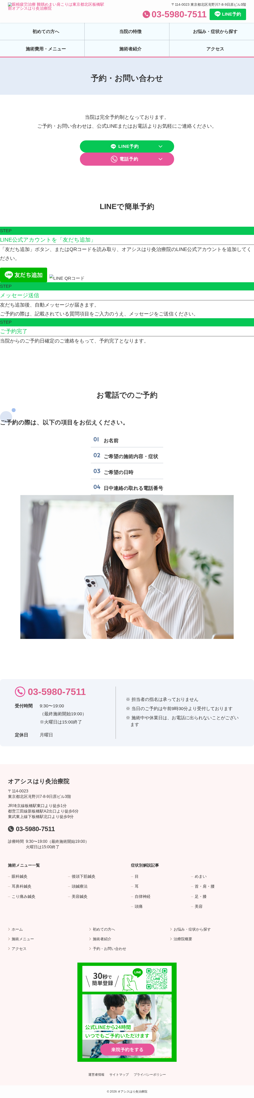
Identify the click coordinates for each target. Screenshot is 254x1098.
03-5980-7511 (179, 14)
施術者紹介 (102, 939)
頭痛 (139, 906)
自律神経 (143, 896)
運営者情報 (96, 1074)
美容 (199, 906)
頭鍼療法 (80, 886)
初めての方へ (104, 929)
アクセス (19, 948)
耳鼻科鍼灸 (22, 886)
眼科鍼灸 (20, 876)
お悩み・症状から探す (192, 929)
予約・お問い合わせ (109, 948)
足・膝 (201, 896)
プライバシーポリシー (150, 1074)
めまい (201, 876)
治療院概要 (183, 939)
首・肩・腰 (205, 886)
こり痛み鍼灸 (23, 896)
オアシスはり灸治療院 (38, 781)
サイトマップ (119, 1074)
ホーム (17, 929)
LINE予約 (231, 14)
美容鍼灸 (80, 896)
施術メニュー (23, 939)
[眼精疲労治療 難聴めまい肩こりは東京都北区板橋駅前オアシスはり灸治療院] (57, 11)
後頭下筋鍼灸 (83, 876)
